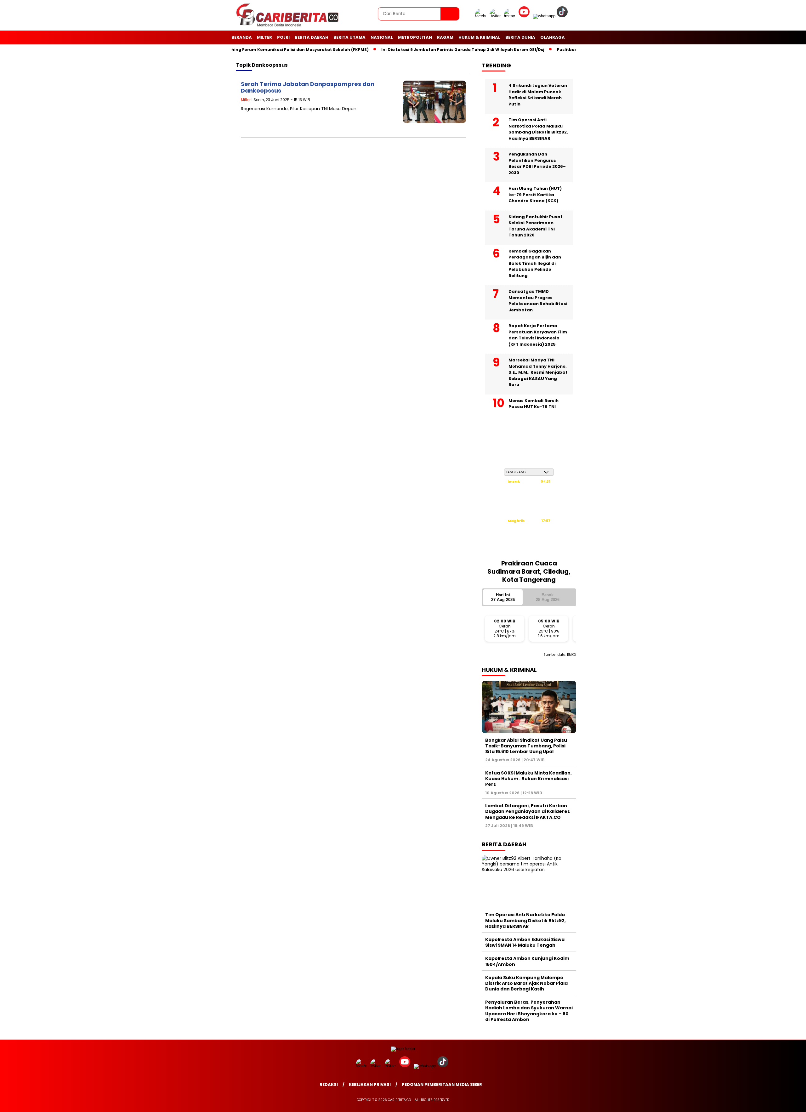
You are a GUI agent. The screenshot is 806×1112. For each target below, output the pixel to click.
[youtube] (525, 16)
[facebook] (481, 16)
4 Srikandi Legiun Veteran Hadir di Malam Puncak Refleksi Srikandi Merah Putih (537, 94)
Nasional (382, 37)
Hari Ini (503, 597)
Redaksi (329, 1084)
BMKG (571, 654)
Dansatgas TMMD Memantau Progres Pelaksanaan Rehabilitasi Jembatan (537, 300)
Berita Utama (349, 37)
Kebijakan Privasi (370, 1084)
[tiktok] (563, 16)
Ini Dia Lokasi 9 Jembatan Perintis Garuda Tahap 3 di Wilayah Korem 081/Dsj (444, 49)
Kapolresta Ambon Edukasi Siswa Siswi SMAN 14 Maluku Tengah (525, 942)
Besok (547, 597)
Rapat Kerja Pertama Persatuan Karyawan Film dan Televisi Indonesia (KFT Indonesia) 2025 (537, 335)
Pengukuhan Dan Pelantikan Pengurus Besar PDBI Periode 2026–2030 (537, 163)
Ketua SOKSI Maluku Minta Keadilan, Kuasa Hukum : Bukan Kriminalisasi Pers (528, 778)
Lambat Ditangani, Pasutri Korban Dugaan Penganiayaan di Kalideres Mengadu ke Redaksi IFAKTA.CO (527, 811)
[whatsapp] (544, 16)
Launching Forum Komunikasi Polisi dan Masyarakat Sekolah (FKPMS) (275, 49)
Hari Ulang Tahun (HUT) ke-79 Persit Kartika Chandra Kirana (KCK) (535, 194)
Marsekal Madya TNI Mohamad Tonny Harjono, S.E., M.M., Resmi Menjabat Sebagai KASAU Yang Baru (538, 372)
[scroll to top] (776, 1102)
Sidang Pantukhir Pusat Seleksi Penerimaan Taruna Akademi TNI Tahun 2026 (535, 226)
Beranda (241, 37)
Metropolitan (415, 37)
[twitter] (496, 16)
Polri (283, 37)
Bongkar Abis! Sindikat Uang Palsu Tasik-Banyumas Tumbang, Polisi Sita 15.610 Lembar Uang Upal (526, 746)
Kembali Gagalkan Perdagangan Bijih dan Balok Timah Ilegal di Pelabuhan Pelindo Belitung (534, 263)
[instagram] (510, 16)
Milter (264, 37)
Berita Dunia (520, 37)
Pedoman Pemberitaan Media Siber (442, 1084)
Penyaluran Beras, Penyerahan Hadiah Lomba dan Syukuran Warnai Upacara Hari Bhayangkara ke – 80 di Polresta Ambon (529, 1011)
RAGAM (445, 37)
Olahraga (552, 37)
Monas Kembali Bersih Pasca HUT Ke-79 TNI (533, 404)
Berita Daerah (311, 37)
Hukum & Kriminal (479, 37)
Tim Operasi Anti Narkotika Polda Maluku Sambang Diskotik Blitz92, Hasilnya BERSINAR (538, 129)
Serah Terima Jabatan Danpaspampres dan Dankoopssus (307, 87)
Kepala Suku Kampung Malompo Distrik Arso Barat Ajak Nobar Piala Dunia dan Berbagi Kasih (526, 983)
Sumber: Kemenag (529, 551)
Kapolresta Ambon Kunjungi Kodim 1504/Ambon (527, 961)
